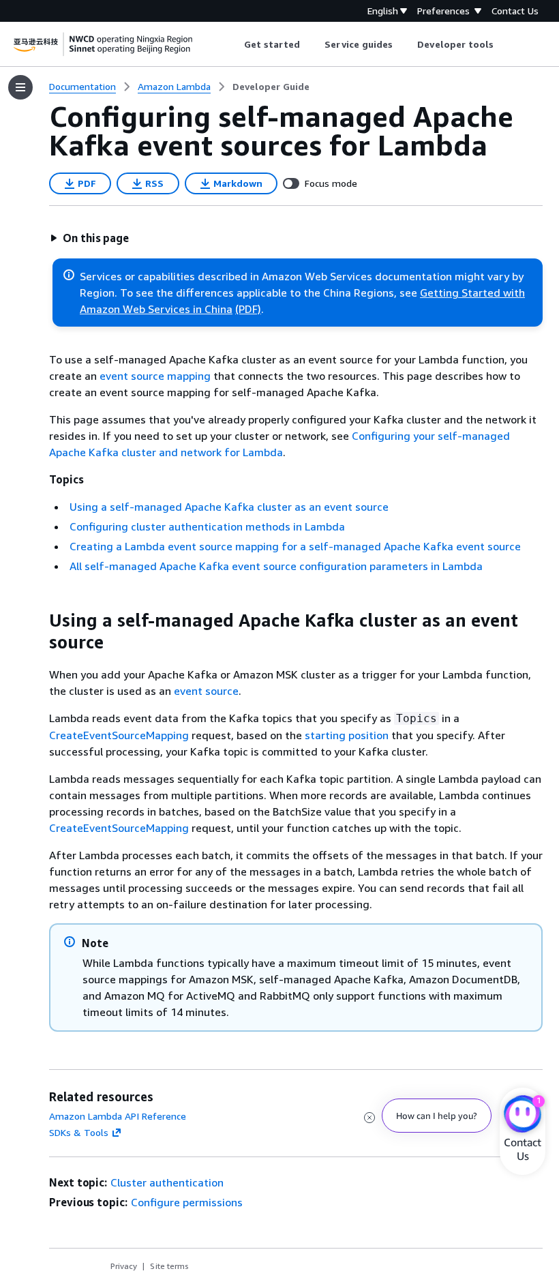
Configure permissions (187, 1202)
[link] (270, 86)
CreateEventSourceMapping (119, 735)
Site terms (169, 1266)
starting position (347, 735)
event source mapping (155, 376)
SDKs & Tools (78, 1132)
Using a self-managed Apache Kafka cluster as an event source (229, 506)
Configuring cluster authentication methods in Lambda (207, 526)
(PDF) (248, 309)
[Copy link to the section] (38, 620)
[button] (89, 238)
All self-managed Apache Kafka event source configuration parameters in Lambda (276, 566)
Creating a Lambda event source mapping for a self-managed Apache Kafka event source (295, 546)
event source (206, 691)
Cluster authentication (167, 1182)
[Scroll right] (504, 44)
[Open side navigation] (20, 87)
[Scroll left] (233, 44)
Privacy (123, 1266)
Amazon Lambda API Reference (117, 1116)
